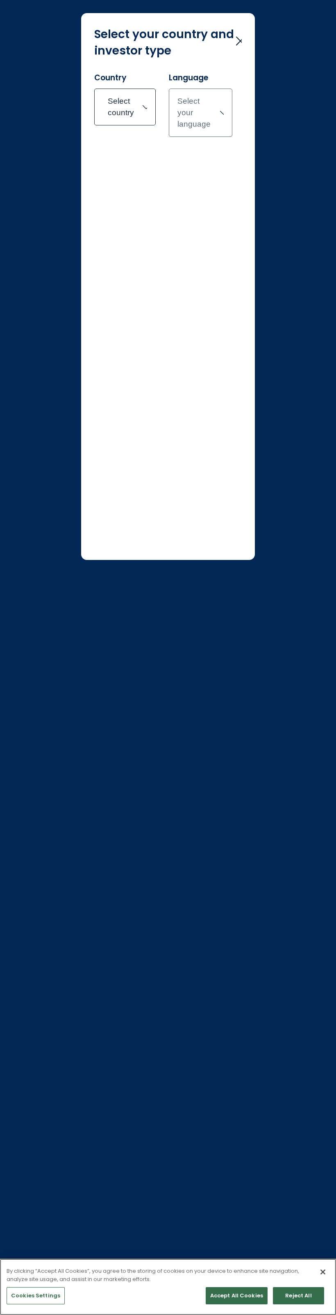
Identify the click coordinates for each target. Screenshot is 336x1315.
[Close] (323, 1272)
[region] (168, 1287)
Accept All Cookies (236, 1295)
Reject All (298, 1295)
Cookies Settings (35, 1295)
